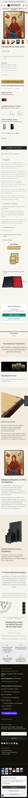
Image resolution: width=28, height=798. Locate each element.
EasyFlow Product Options (13, 133)
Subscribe (14, 738)
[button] (2, 795)
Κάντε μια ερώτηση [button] (14, 319)
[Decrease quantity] (2, 141)
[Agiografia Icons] (14, 5)
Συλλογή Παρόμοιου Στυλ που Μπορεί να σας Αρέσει (14, 332)
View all (14, 335)
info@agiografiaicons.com (11, 681)
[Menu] (1, 5)
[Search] (5, 5)
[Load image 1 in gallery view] (14, 25)
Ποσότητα (3, 138)
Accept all (14, 787)
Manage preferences (14, 794)
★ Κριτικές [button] (26, 401)
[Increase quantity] (8, 141)
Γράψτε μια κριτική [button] (14, 315)
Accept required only (14, 791)
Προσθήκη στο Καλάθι (14, 148)
